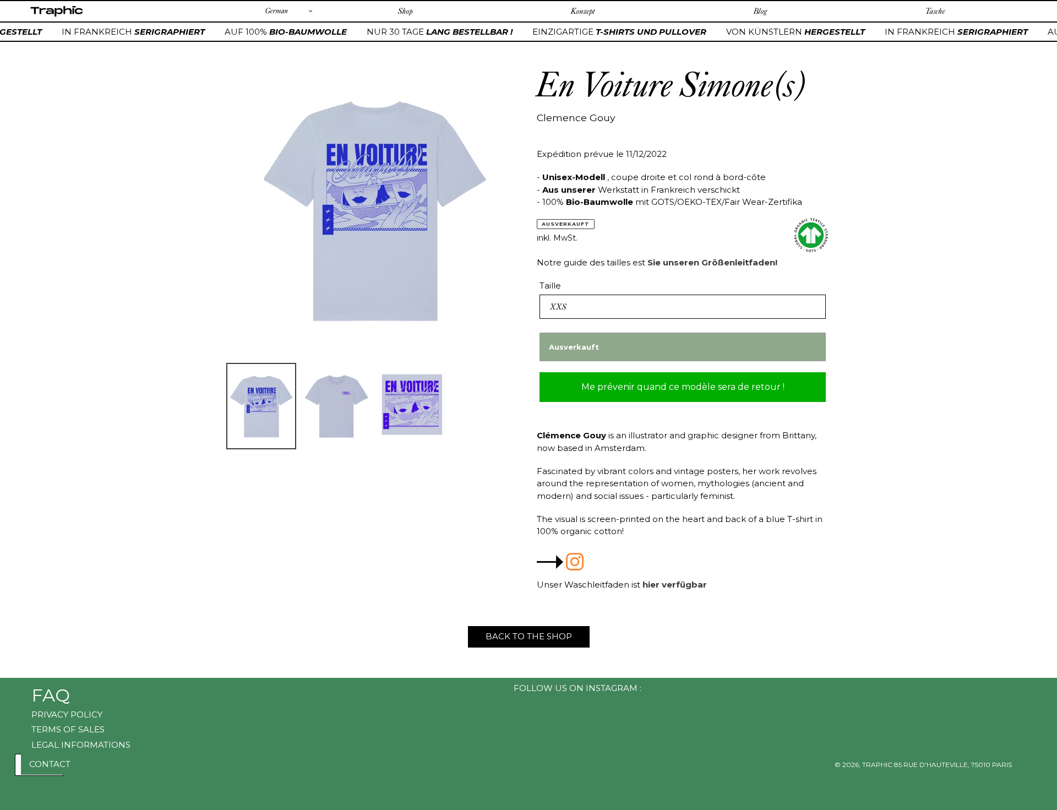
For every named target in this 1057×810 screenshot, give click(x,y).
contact (49, 764)
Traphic (56, 16)
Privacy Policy (66, 714)
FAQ (50, 695)
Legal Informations (80, 745)
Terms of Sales (68, 729)
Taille (550, 285)
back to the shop (529, 636)
